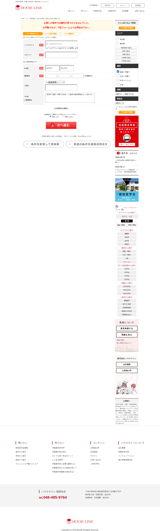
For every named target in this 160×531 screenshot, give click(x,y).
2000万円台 (127, 286)
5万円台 (126, 269)
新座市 (127, 244)
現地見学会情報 (22, 448)
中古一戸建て (125, 76)
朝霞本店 (94, 5)
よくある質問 (57, 460)
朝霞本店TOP (123, 452)
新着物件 (127, 300)
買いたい (71, 11)
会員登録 (138, 5)
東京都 (122, 44)
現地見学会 (97, 11)
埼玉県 (122, 39)
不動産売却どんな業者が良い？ (64, 468)
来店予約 (107, 5)
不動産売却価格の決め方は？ (63, 472)
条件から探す (21, 452)
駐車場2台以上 (127, 314)
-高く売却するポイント (124, 343)
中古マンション (125, 80)
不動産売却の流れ (59, 452)
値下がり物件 (127, 304)
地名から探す (21, 460)
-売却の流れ (120, 340)
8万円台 (126, 279)
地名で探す (121, 225)
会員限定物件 (127, 307)
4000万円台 (127, 293)
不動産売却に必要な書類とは (63, 464)
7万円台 (126, 276)
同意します (55, 117)
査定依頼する (127, 328)
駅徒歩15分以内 (127, 311)
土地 (121, 85)
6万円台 (126, 272)
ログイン (123, 5)
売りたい (84, 11)
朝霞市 (127, 234)
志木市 (127, 241)
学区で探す (132, 225)
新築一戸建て (125, 72)
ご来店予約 (94, 464)
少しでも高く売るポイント (62, 456)
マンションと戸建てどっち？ (27, 464)
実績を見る (127, 335)
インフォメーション (126, 456)
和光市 (127, 237)
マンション (126, 262)
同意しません (69, 117)
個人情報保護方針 (125, 460)
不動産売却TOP (58, 448)
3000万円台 (127, 290)
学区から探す (21, 456)
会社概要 (125, 11)
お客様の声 (112, 11)
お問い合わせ (139, 11)
